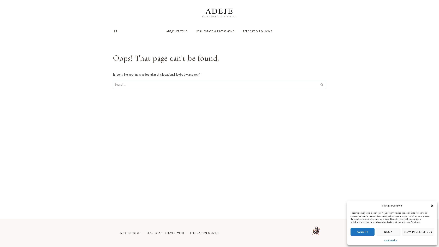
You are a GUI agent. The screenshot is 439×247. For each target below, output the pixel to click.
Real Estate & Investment (215, 31)
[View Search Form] (115, 31)
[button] (432, 205)
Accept (362, 232)
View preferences (418, 232)
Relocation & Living (258, 31)
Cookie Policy (390, 240)
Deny (388, 232)
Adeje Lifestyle (176, 31)
